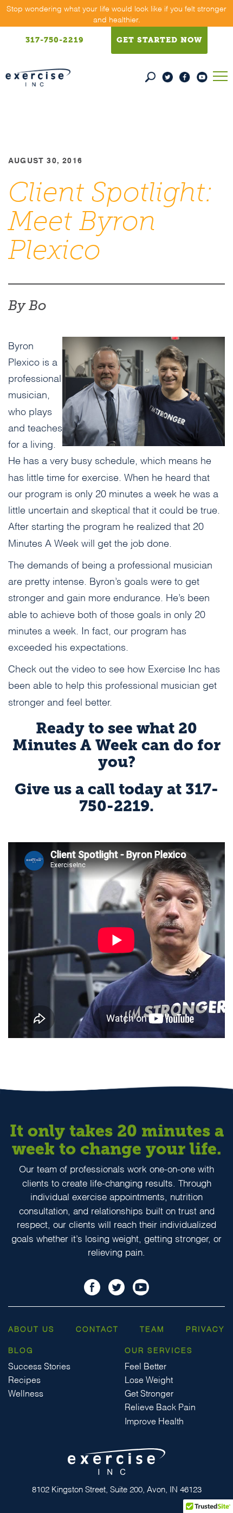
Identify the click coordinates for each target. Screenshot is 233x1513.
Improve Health (154, 1420)
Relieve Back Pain (160, 1406)
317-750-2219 (54, 40)
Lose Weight (149, 1378)
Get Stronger (149, 1392)
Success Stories (39, 1365)
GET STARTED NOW (159, 40)
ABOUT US (31, 1328)
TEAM (152, 1328)
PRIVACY (205, 1328)
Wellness (25, 1392)
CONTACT (97, 1328)
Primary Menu (220, 74)
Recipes (24, 1378)
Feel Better (145, 1365)
